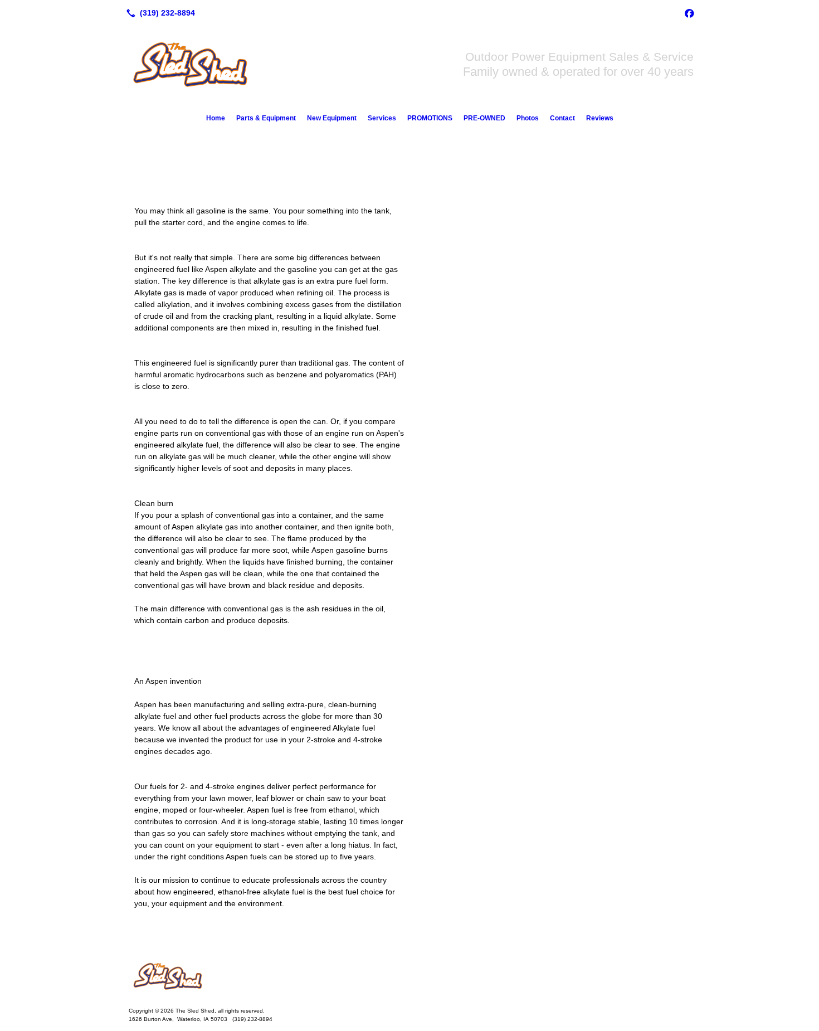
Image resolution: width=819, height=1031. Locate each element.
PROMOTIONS (429, 118)
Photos (527, 118)
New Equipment (332, 118)
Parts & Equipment (266, 118)
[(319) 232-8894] (158, 13)
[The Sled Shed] (409, 976)
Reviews (599, 118)
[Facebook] (689, 13)
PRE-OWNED (484, 118)
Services (382, 118)
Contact (562, 118)
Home (215, 118)
